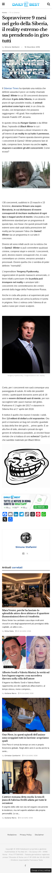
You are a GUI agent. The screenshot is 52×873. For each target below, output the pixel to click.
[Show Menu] (3, 4)
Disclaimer (39, 835)
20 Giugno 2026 (24, 631)
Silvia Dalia (9, 631)
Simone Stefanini (12, 47)
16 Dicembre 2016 (32, 47)
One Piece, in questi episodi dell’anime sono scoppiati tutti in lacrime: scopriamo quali (25, 737)
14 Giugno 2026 (30, 756)
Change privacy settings (40, 870)
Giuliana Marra (10, 693)
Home (4, 13)
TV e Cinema (14, 13)
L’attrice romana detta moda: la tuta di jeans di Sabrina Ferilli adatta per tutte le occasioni (24, 799)
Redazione (12, 835)
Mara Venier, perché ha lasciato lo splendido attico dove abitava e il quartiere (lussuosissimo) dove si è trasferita (25, 613)
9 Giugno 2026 (26, 818)
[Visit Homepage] (26, 4)
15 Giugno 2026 (26, 693)
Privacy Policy (26, 835)
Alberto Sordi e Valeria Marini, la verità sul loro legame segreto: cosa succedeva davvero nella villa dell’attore (26, 675)
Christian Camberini (12, 756)
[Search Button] (48, 4)
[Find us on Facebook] (25, 865)
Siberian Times (11, 88)
